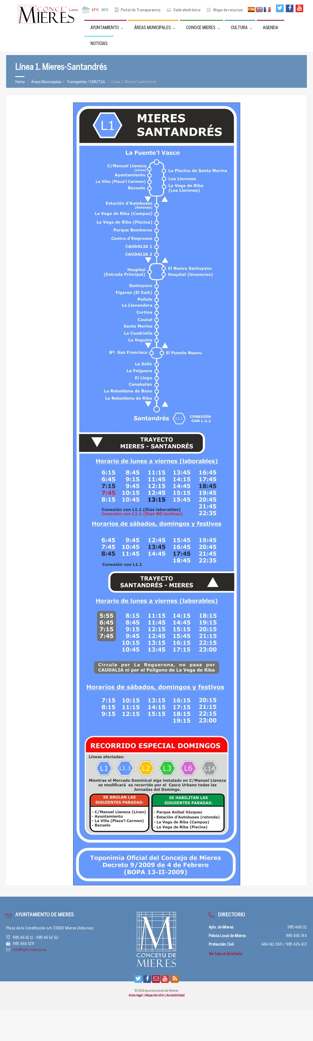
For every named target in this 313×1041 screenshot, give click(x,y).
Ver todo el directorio (225, 954)
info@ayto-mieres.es (29, 950)
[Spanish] (251, 10)
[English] (259, 10)
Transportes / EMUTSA (86, 82)
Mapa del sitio (155, 995)
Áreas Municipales (46, 82)
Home (20, 82)
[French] (267, 10)
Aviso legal (136, 995)
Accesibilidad (175, 995)
